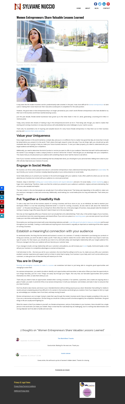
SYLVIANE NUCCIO (39, 6)
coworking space (80, 216)
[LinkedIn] (104, 4)
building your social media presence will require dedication (54, 182)
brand (85, 246)
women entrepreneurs (96, 105)
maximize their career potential (34, 131)
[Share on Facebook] (2, 188)
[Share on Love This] (2, 211)
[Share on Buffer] (2, 206)
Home (79, 8)
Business (34, 65)
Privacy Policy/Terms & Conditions (25, 386)
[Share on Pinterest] (2, 202)
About (87, 8)
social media (102, 170)
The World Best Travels (66, 338)
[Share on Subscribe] (2, 216)
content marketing (97, 182)
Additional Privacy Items (21, 391)
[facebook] (95, 4)
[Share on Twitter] (2, 193)
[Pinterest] (108, 4)
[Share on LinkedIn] (2, 197)
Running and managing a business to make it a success (35, 265)
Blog (96, 8)
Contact (106, 8)
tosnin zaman (65, 353)
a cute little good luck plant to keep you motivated (84, 222)
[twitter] (99, 4)
